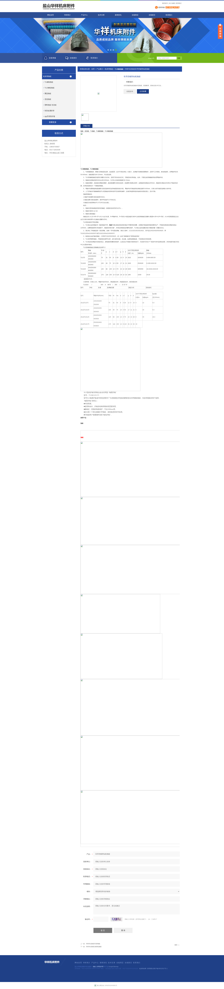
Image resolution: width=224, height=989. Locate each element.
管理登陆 (150, 968)
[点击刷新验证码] (116, 919)
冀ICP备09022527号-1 (160, 968)
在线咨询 (129, 91)
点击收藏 (143, 91)
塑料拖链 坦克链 (50, 105)
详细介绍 (86, 126)
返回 (176, 945)
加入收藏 (172, 3)
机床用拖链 (47, 76)
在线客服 (52, 58)
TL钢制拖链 (49, 82)
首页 (93, 69)
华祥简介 (67, 15)
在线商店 (135, 15)
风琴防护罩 (99, 966)
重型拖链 (48, 93)
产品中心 (84, 15)
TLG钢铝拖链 (49, 88)
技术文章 (101, 15)
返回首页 (165, 3)
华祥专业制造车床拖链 (93, 944)
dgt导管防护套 (50, 116)
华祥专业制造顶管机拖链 (94, 946)
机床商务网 (142, 968)
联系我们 (179, 3)
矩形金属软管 (49, 111)
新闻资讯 (118, 15)
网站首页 (50, 15)
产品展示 (99, 69)
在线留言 (152, 15)
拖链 (94, 966)
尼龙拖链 (48, 99)
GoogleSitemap (113, 966)
